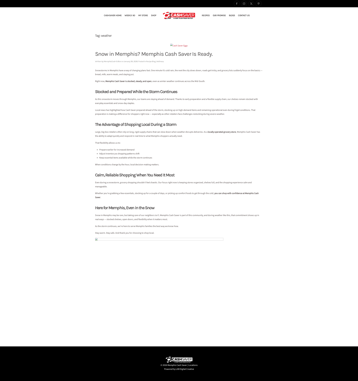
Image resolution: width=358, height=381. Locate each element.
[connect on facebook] (237, 4)
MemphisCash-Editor (112, 61)
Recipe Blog (151, 61)
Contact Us (244, 15)
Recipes (206, 15)
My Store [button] (143, 15)
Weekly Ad (130, 15)
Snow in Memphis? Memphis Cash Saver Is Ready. (154, 54)
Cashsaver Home (113, 15)
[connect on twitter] (251, 4)
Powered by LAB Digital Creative (179, 369)
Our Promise (219, 15)
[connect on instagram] (244, 4)
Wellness (160, 61)
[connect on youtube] (259, 4)
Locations (193, 365)
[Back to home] (179, 15)
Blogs (232, 15)
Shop (153, 15)
